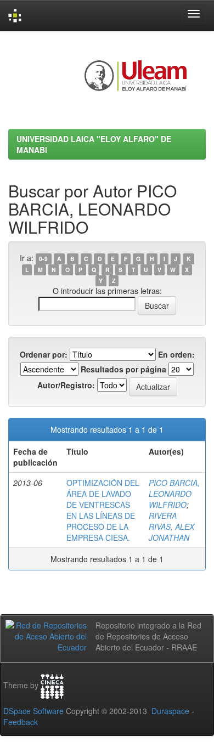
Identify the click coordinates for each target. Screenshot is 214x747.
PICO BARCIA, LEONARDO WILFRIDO (174, 493)
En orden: (176, 354)
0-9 (43, 258)
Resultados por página (123, 369)
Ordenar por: (43, 354)
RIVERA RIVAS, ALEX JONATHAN (171, 526)
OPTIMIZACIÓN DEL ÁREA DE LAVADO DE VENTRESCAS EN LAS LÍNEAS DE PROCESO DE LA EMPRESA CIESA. (102, 510)
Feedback (20, 721)
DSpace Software (33, 710)
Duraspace (170, 710)
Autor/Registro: (66, 385)
